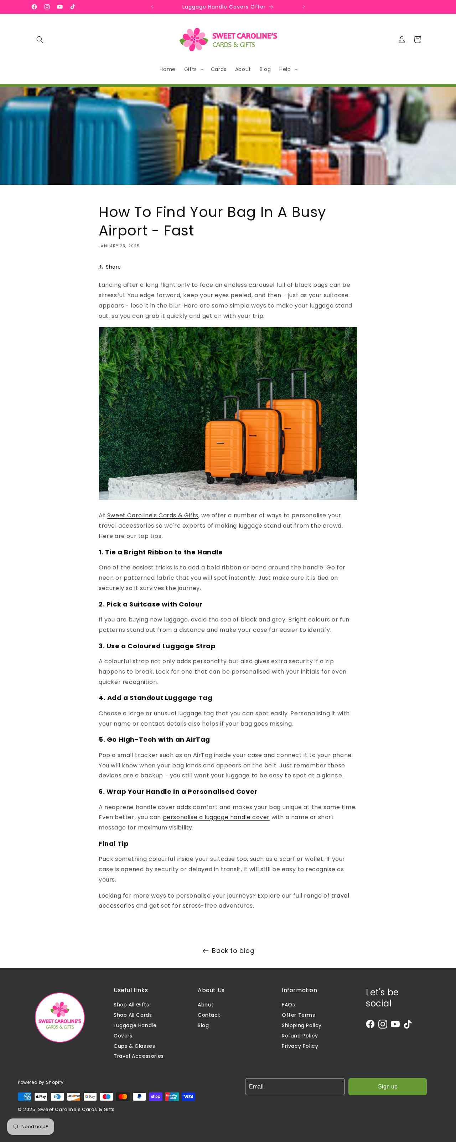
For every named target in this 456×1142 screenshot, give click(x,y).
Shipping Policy (302, 1025)
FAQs (288, 1004)
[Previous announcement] (152, 7)
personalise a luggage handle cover (216, 817)
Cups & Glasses (134, 1046)
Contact (209, 1015)
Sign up (388, 1086)
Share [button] (113, 266)
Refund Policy (300, 1035)
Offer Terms (298, 1015)
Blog (203, 1025)
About (206, 1004)
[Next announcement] (304, 7)
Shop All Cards (133, 1015)
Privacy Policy (300, 1046)
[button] (40, 39)
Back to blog (233, 950)
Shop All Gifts (131, 1004)
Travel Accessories (139, 1056)
